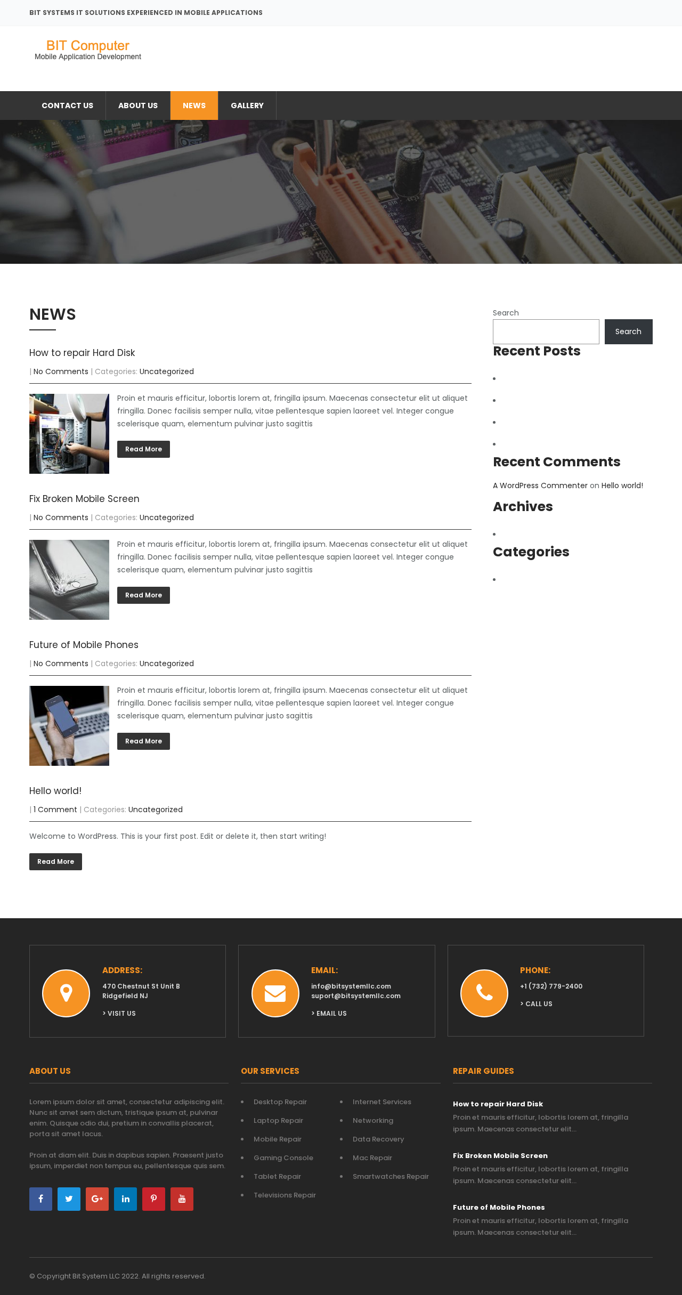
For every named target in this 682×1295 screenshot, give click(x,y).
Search (506, 312)
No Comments (61, 371)
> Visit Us (119, 1013)
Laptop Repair (278, 1120)
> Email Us (329, 1013)
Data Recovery (378, 1139)
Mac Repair (372, 1158)
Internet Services (382, 1102)
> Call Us (536, 1003)
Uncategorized (167, 371)
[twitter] (69, 1199)
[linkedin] (125, 1199)
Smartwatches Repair (391, 1176)
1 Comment (55, 809)
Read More (143, 449)
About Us (138, 105)
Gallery (247, 105)
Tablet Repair (277, 1176)
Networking (373, 1120)
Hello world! (55, 790)
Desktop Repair (280, 1102)
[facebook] (40, 1199)
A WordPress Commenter (540, 485)
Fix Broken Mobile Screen (84, 498)
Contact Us (67, 105)
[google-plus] (97, 1199)
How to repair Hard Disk (82, 352)
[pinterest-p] (153, 1199)
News (194, 105)
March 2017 (529, 534)
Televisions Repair (285, 1195)
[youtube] (181, 1199)
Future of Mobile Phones (84, 644)
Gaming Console (283, 1158)
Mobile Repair (278, 1139)
